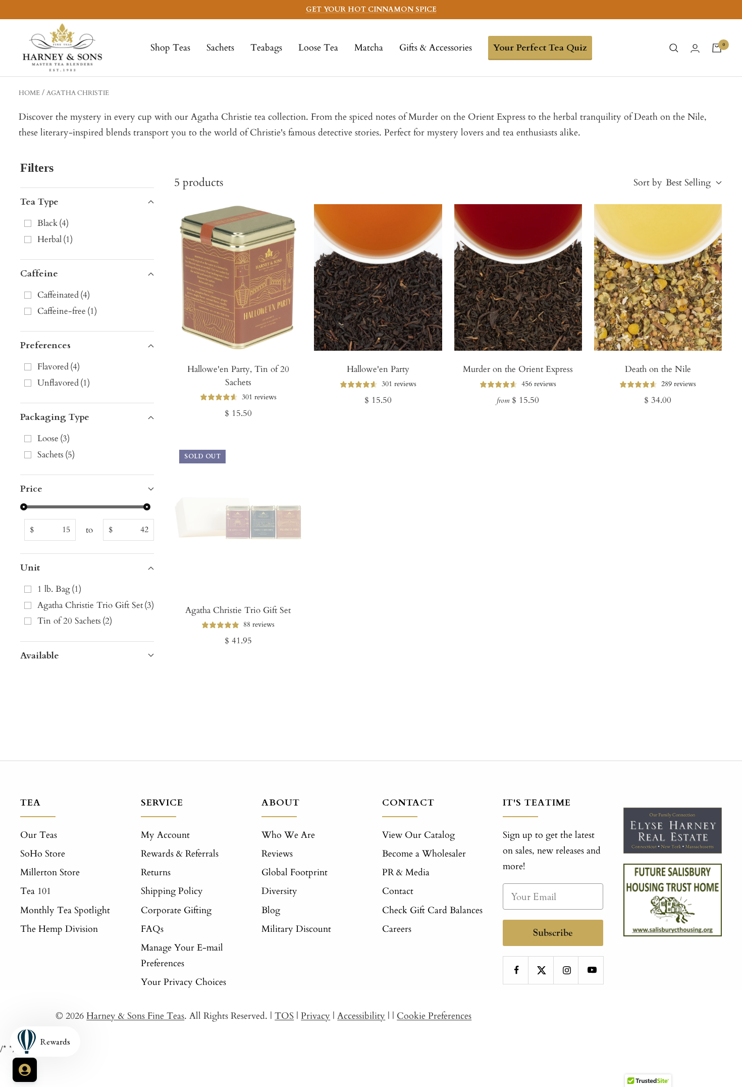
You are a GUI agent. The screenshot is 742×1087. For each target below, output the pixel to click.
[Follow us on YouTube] (592, 970)
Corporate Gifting (176, 910)
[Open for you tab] (25, 1070)
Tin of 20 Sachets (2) (74, 621)
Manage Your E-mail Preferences (182, 955)
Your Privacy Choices (183, 982)
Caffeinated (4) (63, 295)
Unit (30, 567)
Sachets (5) (56, 454)
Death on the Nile (658, 369)
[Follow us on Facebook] (517, 970)
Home (29, 93)
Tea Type (39, 202)
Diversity (279, 891)
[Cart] (717, 48)
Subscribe (553, 932)
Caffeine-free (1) (67, 311)
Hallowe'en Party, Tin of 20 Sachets (238, 375)
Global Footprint (294, 872)
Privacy (315, 1016)
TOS (284, 1016)
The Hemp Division (59, 929)
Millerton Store (50, 872)
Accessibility (361, 1016)
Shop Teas (170, 47)
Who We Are (288, 835)
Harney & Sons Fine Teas (135, 1016)
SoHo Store (42, 853)
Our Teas (38, 835)
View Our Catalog (418, 835)
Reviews (277, 853)
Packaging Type (54, 417)
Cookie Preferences (434, 1016)
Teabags (266, 47)
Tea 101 (35, 891)
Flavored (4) (58, 366)
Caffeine (39, 273)
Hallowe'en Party (378, 369)
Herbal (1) (55, 239)
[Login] (695, 48)
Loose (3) (53, 438)
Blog (270, 910)
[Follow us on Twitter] (542, 970)
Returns (156, 872)
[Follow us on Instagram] (567, 970)
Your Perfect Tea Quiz (540, 47)
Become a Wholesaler (424, 853)
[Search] (673, 48)
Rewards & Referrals (180, 853)
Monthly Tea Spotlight (65, 910)
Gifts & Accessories (435, 47)
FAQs (152, 929)
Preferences (45, 345)
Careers (396, 929)
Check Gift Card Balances (432, 910)
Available (39, 655)
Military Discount (296, 929)
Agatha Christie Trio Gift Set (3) (95, 605)
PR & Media (406, 872)
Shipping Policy (172, 891)
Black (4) (53, 223)
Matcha (368, 47)
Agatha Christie (77, 93)
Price (31, 489)
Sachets (220, 47)
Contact (397, 891)
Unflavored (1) (63, 383)
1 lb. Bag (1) (59, 589)
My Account (165, 835)
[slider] (23, 506)
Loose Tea (318, 47)
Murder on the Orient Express (518, 369)
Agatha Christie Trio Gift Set (238, 610)
